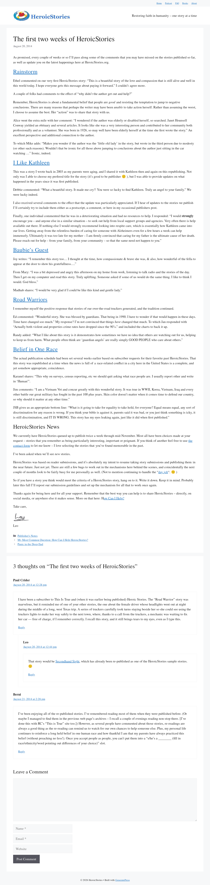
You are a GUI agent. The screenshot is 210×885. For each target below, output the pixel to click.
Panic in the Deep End (30, 544)
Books (185, 3)
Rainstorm (25, 71)
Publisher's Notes (28, 536)
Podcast (168, 3)
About (194, 3)
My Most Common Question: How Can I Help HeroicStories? (53, 540)
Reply (21, 627)
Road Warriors (30, 299)
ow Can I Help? (114, 498)
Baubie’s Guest (30, 249)
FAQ (177, 3)
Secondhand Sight (67, 661)
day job (163, 472)
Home (159, 3)
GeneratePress (122, 880)
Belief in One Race (35, 349)
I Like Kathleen (31, 162)
